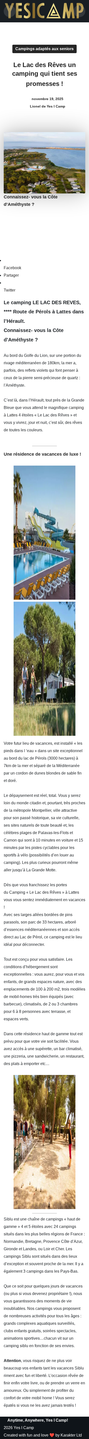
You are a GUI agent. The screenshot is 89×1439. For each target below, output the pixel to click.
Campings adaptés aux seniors (44, 49)
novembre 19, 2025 (47, 99)
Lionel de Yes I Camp (47, 106)
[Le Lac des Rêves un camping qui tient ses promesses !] (44, 532)
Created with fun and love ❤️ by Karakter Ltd (43, 1435)
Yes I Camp (24, 1428)
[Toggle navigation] (10, 11)
